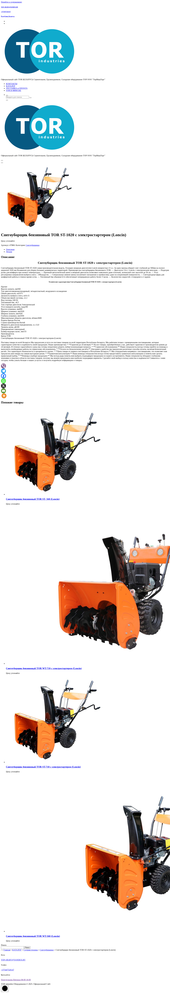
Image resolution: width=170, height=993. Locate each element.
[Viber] (3, 365)
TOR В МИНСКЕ (13, 90)
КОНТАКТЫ (11, 84)
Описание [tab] (10, 249)
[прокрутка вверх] (5, 988)
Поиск (3, 945)
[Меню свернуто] (2, 160)
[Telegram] (3, 370)
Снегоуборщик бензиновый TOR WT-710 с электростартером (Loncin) (44, 668)
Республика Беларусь (8, 16)
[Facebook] (3, 375)
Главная (6, 950)
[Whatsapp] (3, 380)
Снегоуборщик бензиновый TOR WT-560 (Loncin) (33, 936)
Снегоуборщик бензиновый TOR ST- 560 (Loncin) (32, 499)
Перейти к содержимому (11, 2)
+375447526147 (6, 11)
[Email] (3, 390)
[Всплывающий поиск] (7, 95)
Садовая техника (31, 950)
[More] (4, 395)
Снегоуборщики (32, 245)
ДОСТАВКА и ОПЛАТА (17, 88)
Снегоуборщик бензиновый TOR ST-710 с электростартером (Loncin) (43, 767)
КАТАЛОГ (10, 86)
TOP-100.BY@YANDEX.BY (9, 7)
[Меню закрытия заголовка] (2, 162)
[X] (3, 385)
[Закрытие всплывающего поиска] (7, 100)
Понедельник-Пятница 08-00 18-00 (16, 980)
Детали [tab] (9, 252)
